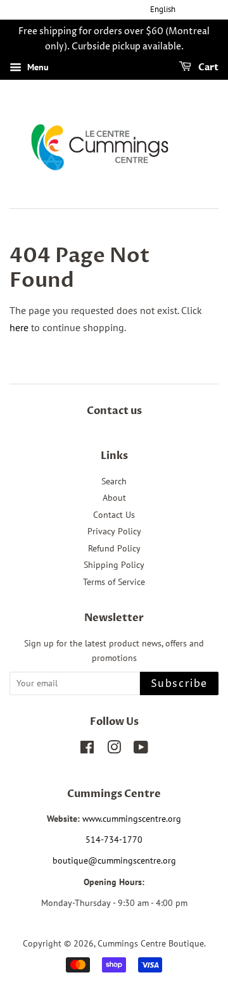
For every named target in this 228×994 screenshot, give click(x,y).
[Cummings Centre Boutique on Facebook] (87, 749)
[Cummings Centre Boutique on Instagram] (114, 749)
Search (114, 481)
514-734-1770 (114, 839)
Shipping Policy (114, 564)
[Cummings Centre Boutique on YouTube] (141, 749)
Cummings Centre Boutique (151, 943)
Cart (207, 67)
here (19, 327)
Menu (37, 67)
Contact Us (114, 514)
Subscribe (179, 684)
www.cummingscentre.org (131, 818)
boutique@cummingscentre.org (114, 860)
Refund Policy (114, 548)
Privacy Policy (114, 531)
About (114, 497)
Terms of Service (114, 582)
